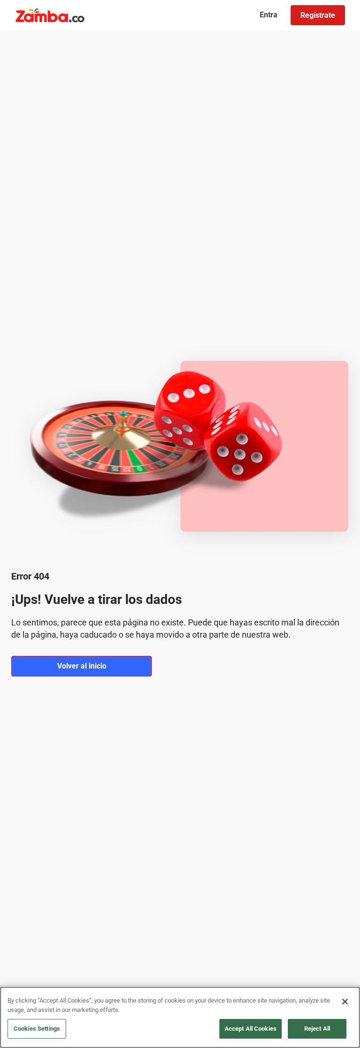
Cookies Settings (37, 1028)
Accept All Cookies (251, 1028)
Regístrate (317, 15)
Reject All (317, 1028)
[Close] (345, 1001)
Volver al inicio (81, 666)
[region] (180, 1017)
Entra (269, 14)
